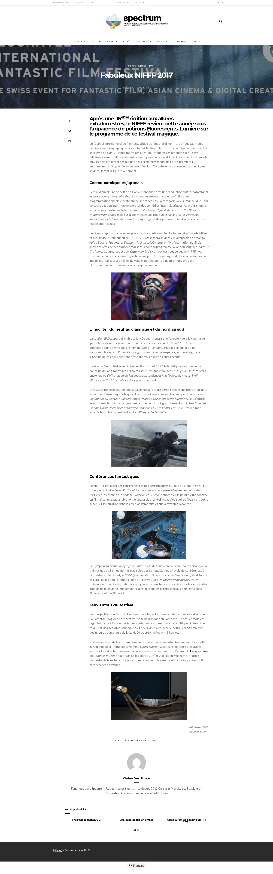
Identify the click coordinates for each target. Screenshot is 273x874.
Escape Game (199, 651)
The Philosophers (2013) (86, 819)
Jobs (92, 2)
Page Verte (163, 41)
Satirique (182, 41)
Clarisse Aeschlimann (136, 778)
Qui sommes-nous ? (59, 2)
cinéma (129, 740)
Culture (96, 41)
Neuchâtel (143, 740)
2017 (118, 740)
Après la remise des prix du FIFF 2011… (186, 821)
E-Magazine (122, 2)
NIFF (156, 740)
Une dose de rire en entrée (136, 819)
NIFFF (150, 66)
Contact (105, 2)
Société (127, 41)
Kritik (197, 41)
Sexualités (144, 41)
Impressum (58, 851)
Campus (112, 41)
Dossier (77, 41)
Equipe (80, 2)
